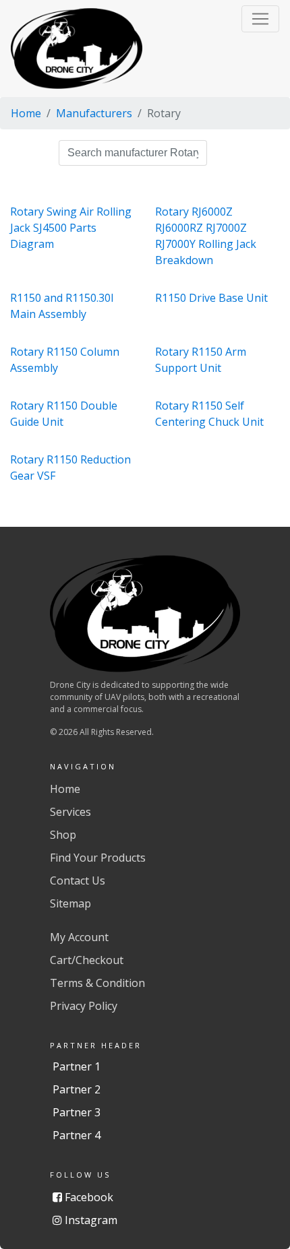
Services (70, 811)
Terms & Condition (97, 982)
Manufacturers (94, 113)
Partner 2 (76, 1089)
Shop (63, 834)
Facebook (87, 1197)
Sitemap (70, 903)
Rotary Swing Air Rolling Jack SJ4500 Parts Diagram (71, 227)
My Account (79, 937)
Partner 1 (76, 1066)
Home (26, 113)
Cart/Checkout (86, 960)
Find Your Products (98, 857)
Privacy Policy (83, 1005)
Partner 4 (76, 1135)
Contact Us (77, 880)
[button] (260, 18)
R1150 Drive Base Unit (211, 297)
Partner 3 (76, 1112)
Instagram (89, 1220)
